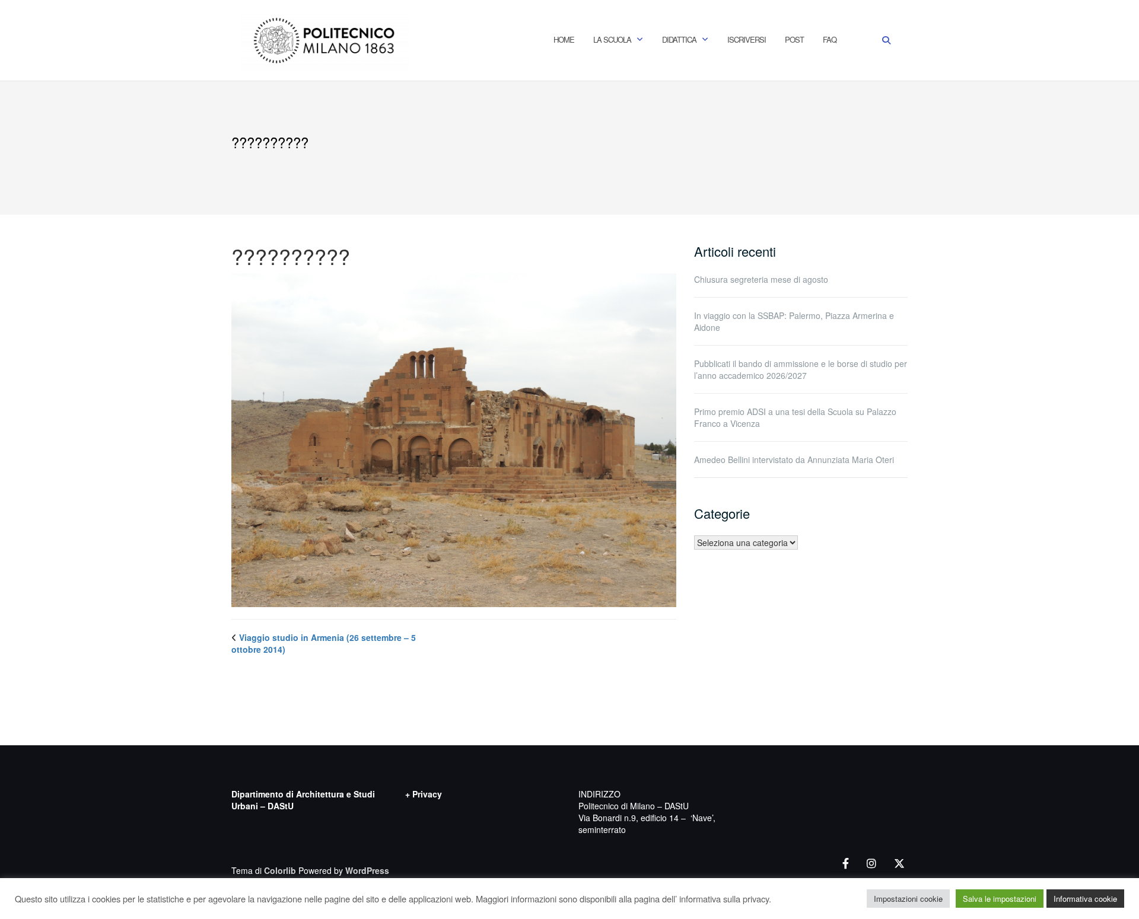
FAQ (829, 39)
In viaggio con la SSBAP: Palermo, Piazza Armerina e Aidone (794, 321)
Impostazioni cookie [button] (908, 898)
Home (563, 39)
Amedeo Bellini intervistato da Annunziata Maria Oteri (794, 459)
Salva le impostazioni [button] (999, 898)
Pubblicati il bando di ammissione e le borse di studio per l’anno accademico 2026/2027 (800, 369)
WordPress (367, 870)
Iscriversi (746, 39)
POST (794, 39)
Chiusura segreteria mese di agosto (761, 279)
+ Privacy (423, 794)
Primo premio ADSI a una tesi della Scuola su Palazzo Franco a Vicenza (795, 417)
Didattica (679, 39)
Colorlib (280, 870)
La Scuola (612, 39)
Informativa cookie (1085, 898)
